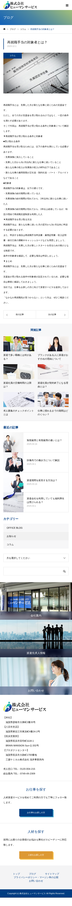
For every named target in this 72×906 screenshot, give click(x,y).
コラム (13, 55)
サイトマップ (52, 873)
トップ (16, 873)
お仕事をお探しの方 (36, 812)
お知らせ (11, 536)
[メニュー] (67, 5)
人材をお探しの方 (36, 855)
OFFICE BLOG (15, 527)
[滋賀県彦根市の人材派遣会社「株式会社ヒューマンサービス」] (20, 5)
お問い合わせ (36, 880)
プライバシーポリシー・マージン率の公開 (36, 877)
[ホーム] (4, 29)
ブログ (32, 873)
